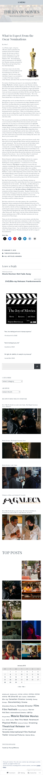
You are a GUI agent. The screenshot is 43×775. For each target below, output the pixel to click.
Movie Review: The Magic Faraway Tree (14, 440)
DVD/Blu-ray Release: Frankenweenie (23, 280)
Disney (35, 699)
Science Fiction (23, 723)
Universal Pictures (17, 735)
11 (27, 674)
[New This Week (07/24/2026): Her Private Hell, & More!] (31, 630)
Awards (18, 256)
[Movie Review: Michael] (11, 650)
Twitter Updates (8, 744)
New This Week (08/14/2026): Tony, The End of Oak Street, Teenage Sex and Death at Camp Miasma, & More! (19, 511)
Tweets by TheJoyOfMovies (10, 747)
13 (38, 674)
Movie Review (20, 716)
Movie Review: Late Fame (9, 465)
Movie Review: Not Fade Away (16, 273)
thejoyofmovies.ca (12, 253)
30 (16, 682)
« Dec (19, 686)
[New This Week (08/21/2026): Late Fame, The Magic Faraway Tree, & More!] (21, 434)
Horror (31, 710)
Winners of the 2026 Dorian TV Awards (13, 495)
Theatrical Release (13, 726)
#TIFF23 (25, 694)
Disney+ (4, 702)
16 (16, 677)
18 (27, 677)
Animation (31, 697)
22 (10, 679)
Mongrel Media (6, 716)
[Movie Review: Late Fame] (21, 489)
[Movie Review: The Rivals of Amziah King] (11, 610)
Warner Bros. (30, 735)
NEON (7, 720)
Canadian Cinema (17, 699)
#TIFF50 (4, 696)
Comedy (29, 699)
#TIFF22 (20, 694)
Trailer (5, 735)
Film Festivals (9, 709)
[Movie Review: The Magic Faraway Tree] (21, 459)
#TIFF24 (31, 694)
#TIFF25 (37, 694)
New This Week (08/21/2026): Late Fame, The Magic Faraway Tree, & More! (20, 405)
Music (3, 720)
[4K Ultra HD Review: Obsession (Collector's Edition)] (11, 630)
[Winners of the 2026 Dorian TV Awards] (21, 505)
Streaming (33, 723)
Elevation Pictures (9, 706)
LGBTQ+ (30, 712)
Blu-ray (5, 699)
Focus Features (23, 709)
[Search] (37, 366)
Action (24, 697)
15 (10, 677)
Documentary (14, 702)
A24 (20, 697)
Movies (34, 716)
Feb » (23, 686)
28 (5, 682)
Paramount (33, 720)
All (5, 256)
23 (16, 679)
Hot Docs (6, 712)
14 (5, 677)
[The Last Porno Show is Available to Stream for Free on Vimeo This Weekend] (11, 570)
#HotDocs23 (5, 694)
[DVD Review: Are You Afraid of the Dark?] (31, 610)
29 (10, 682)
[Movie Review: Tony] (31, 590)
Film (36, 705)
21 (5, 679)
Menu (22, 2)
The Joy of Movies (21, 11)
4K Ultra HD (13, 697)
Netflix (12, 720)
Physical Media (9, 723)
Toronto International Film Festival (19, 732)
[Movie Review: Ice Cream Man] (31, 650)
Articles (11, 256)
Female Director (25, 706)
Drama (24, 702)
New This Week (21, 720)
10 (21, 674)
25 (27, 679)
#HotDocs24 (13, 694)
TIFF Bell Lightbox (7, 729)
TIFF (28, 726)
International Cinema (18, 712)
